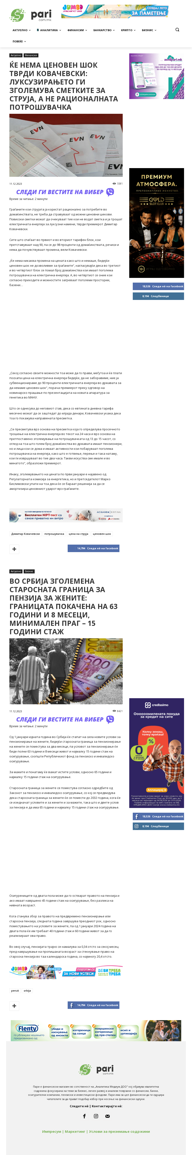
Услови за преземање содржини (119, 1131)
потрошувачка (54, 533)
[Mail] (107, 1116)
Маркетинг (75, 1131)
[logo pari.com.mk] (96, 1069)
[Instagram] (96, 1116)
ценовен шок (102, 533)
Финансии (31, 55)
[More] (14, 549)
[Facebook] (84, 1116)
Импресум (51, 1131)
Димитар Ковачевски (25, 533)
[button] (177, 29)
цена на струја (78, 533)
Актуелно (16, 55)
